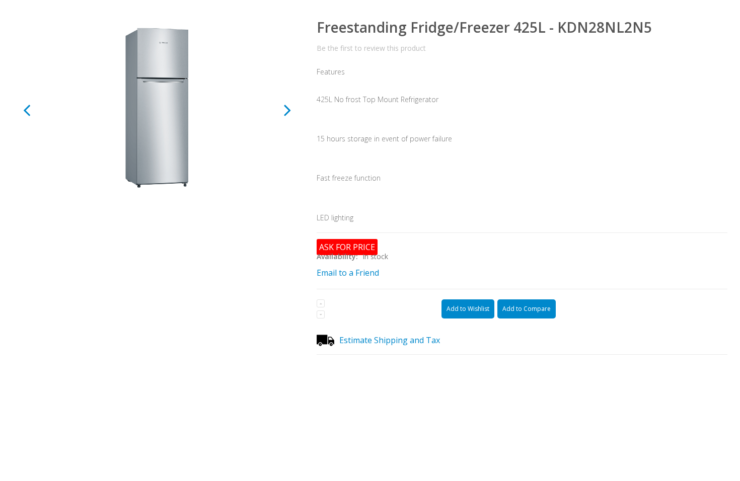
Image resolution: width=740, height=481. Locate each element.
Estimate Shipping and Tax (389, 340)
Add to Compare (526, 308)
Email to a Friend (348, 272)
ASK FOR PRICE (347, 247)
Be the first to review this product (371, 48)
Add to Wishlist (468, 308)
